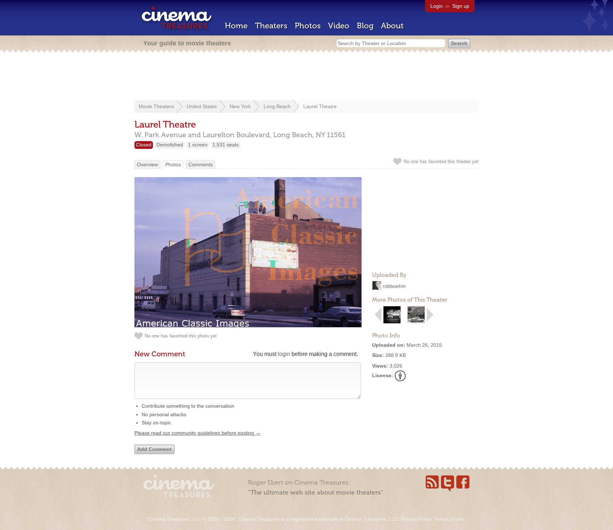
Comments (200, 164)
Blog (365, 25)
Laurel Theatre (320, 106)
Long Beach (277, 106)
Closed (143, 144)
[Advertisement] (306, 77)
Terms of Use (449, 519)
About (392, 25)
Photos (308, 25)
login (284, 354)
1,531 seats (225, 144)
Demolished (169, 144)
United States (202, 106)
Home (236, 25)
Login (436, 6)
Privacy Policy (416, 519)
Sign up (460, 6)
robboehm (394, 286)
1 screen (198, 144)
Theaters (271, 25)
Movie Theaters (156, 106)
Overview (147, 164)
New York (240, 106)
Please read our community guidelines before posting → (197, 433)
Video (338, 25)
